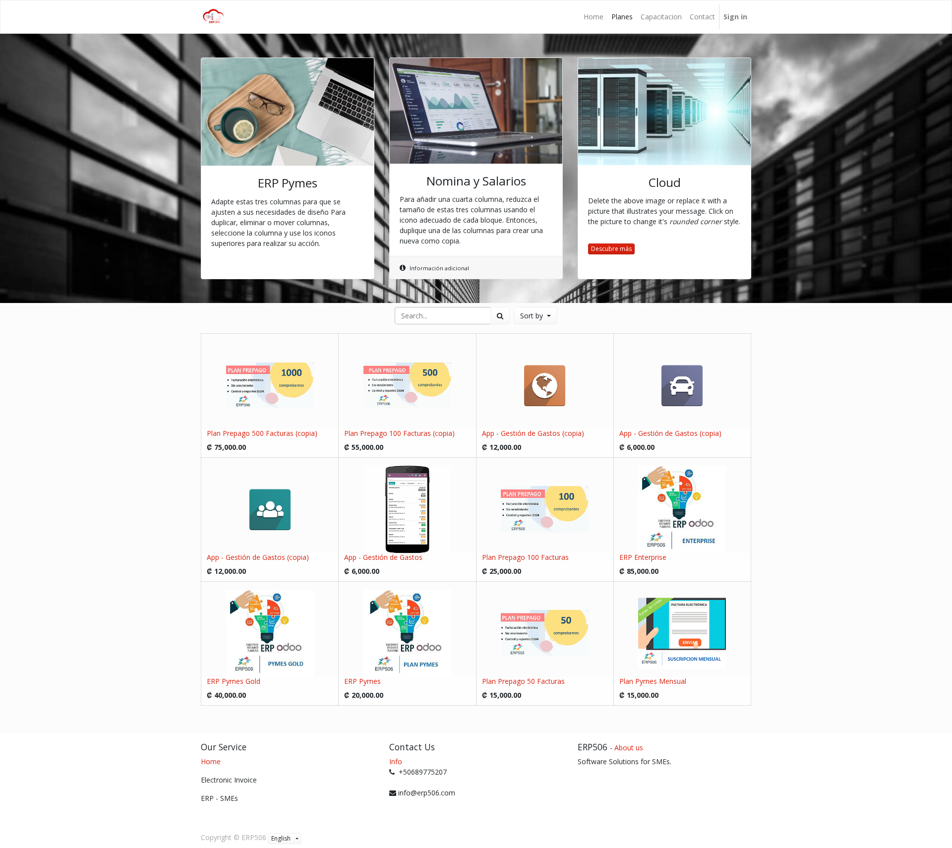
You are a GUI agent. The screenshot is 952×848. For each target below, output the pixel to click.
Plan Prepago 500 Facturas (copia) (262, 433)
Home (211, 761)
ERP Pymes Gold (233, 681)
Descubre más (611, 248)
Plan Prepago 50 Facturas (523, 681)
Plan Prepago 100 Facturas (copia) (399, 433)
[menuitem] (593, 16)
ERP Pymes (362, 681)
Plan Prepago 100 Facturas (525, 557)
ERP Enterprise (642, 557)
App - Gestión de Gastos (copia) (533, 433)
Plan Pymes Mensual (652, 681)
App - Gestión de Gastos (383, 557)
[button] (535, 315)
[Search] (500, 315)
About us (628, 747)
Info (395, 761)
